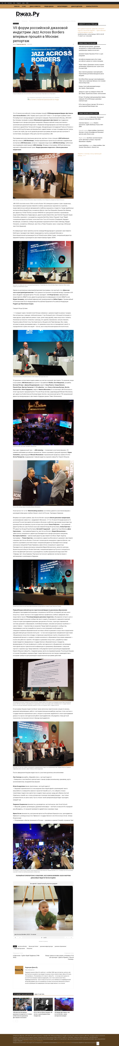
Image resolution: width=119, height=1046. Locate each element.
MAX (27, 3)
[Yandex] (32, 986)
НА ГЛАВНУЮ (16, 21)
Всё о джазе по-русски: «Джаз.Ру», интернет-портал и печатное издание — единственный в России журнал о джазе (91, 30)
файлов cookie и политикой (64, 1042)
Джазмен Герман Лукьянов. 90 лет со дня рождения (91, 54)
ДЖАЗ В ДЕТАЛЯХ (76, 6)
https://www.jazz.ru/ (29, 969)
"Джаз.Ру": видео (59, 1010)
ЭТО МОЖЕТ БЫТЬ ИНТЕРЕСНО (23, 994)
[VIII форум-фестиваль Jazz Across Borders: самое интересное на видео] (64, 1004)
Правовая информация (30, 1041)
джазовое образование (60, 946)
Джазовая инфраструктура (19, 1010)
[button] (104, 6)
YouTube (10, 3)
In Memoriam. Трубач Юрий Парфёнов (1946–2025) (26, 956)
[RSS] (26, 986)
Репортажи (24, 21)
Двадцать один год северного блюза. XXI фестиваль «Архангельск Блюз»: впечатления (92, 92)
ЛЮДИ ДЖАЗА (48, 6)
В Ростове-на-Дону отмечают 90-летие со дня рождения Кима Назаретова (43, 1014)
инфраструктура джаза (19, 948)
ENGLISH (17, 6)
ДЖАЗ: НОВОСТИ (35, 6)
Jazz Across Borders (22, 946)
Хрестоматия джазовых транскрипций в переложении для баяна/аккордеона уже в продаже (91, 73)
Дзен (23, 3)
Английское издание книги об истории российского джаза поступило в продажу (91, 60)
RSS (14, 3)
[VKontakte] (29, 986)
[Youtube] (35, 986)
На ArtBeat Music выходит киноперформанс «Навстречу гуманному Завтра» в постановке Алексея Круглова (92, 80)
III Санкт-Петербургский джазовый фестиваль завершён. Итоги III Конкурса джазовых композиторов (92, 98)
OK (5, 3)
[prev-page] (14, 1021)
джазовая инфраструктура (46, 946)
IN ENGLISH (40, 1041)
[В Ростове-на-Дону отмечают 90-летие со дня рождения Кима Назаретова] (43, 1004)
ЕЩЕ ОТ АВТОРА (39, 994)
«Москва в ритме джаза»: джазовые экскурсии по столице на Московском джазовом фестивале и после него (90, 48)
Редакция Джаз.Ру (21, 44)
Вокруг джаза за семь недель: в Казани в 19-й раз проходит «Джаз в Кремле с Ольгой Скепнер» (59, 957)
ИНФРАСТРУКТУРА (92, 6)
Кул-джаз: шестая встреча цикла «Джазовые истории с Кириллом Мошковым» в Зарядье (90, 139)
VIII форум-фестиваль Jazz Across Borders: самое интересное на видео (62, 1014)
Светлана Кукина (84, 123)
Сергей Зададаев (83, 145)
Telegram (19, 3)
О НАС (24, 6)
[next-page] (17, 1021)
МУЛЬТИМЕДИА (62, 6)
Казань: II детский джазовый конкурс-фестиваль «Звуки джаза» (90, 87)
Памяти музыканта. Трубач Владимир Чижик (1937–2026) (91, 124)
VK (2, 3)
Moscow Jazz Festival (33, 946)
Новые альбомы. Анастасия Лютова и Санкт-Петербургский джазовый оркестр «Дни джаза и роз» (91, 132)
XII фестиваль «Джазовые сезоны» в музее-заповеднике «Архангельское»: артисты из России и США (91, 66)
